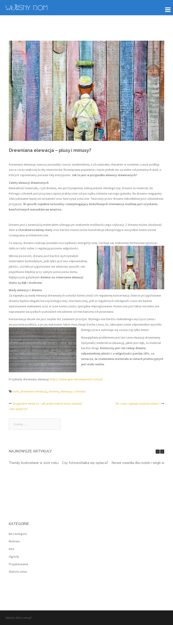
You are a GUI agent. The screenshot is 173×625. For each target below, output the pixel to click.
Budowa (14, 541)
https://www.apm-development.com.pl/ (76, 379)
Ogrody (14, 556)
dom (16, 391)
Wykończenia (18, 572)
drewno (54, 391)
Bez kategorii (18, 534)
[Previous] (158, 452)
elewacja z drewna (73, 391)
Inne (11, 549)
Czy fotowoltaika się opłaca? (85, 463)
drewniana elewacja (33, 391)
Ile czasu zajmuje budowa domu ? (138, 403)
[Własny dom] (26, 7)
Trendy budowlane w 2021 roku (34, 463)
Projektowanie (18, 564)
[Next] (162, 452)
